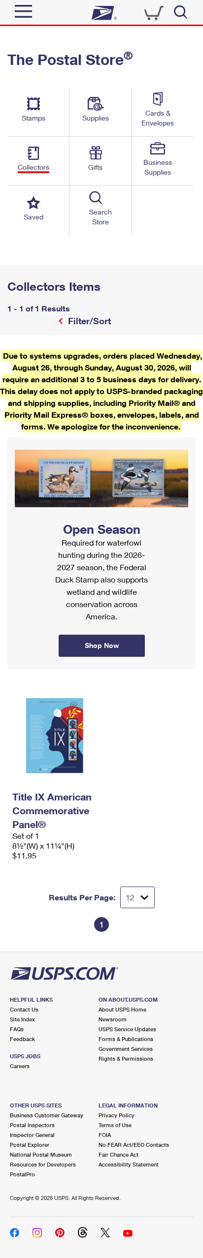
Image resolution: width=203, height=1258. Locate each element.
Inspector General (32, 1135)
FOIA (105, 1135)
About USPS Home (122, 1009)
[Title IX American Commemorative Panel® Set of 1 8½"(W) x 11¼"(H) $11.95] (54, 735)
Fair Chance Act (118, 1154)
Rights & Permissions (126, 1058)
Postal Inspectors (32, 1125)
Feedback (22, 1039)
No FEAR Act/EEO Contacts (134, 1144)
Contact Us (24, 1009)
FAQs (17, 1029)
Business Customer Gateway (46, 1115)
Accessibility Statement (129, 1164)
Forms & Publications (126, 1039)
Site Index (22, 1019)
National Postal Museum (41, 1154)
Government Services (126, 1048)
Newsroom (113, 1019)
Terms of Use (115, 1125)
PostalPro (22, 1174)
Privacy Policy (117, 1115)
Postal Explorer (29, 1144)
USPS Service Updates (127, 1029)
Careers (20, 1066)
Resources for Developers (43, 1164)
